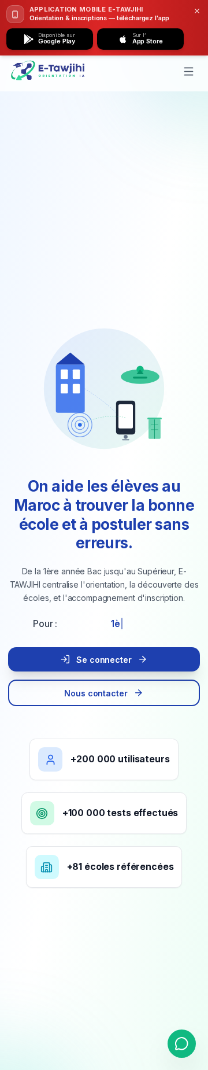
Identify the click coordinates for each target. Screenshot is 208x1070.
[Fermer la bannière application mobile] (197, 11)
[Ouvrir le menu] (189, 71)
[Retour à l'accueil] (48, 71)
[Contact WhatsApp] (182, 1044)
